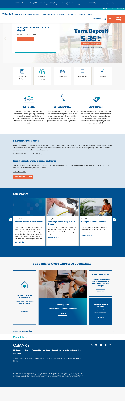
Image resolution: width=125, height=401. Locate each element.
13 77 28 (121, 9)
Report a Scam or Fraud (23, 177)
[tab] (63, 331)
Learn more (26, 39)
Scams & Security (33, 154)
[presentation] (5, 39)
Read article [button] (19, 242)
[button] (13, 59)
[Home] (21, 345)
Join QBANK (100, 317)
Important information (22, 331)
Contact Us (17, 353)
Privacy (26, 350)
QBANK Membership (107, 9)
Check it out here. (19, 171)
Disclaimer (17, 350)
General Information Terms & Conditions (66, 350)
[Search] (104, 19)
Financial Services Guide (41, 350)
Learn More (24, 311)
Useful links (18, 337)
